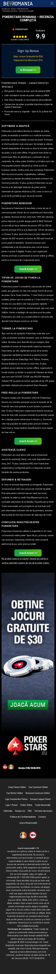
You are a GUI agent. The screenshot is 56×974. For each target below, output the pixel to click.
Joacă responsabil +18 (28, 848)
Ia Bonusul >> (28, 70)
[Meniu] (52, 3)
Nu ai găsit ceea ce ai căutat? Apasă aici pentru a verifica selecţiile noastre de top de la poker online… (26, 560)
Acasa (8, 9)
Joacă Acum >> (28, 269)
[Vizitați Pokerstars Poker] (20, 29)
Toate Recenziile (21, 9)
